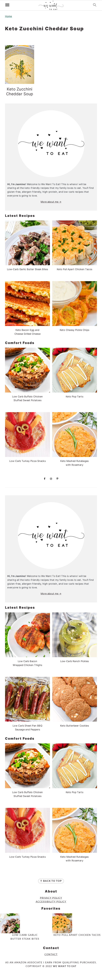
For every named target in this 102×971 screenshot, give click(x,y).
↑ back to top (51, 881)
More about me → (51, 201)
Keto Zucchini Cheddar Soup (19, 91)
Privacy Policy (51, 898)
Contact (51, 954)
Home (8, 16)
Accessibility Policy (51, 902)
